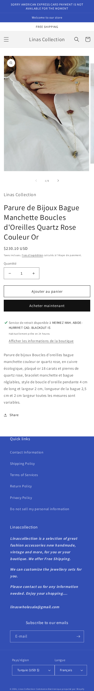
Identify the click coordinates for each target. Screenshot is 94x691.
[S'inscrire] (78, 636)
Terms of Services (24, 475)
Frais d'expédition (32, 255)
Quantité (10, 263)
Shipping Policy (22, 463)
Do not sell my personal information (39, 509)
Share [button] (14, 415)
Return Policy (21, 486)
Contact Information (26, 452)
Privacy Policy (21, 497)
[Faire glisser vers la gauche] (36, 180)
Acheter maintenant (47, 305)
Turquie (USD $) (28, 670)
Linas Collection (26, 688)
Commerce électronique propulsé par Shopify (60, 688)
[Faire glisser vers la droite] (58, 180)
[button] (6, 39)
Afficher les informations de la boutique (41, 341)
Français (66, 670)
